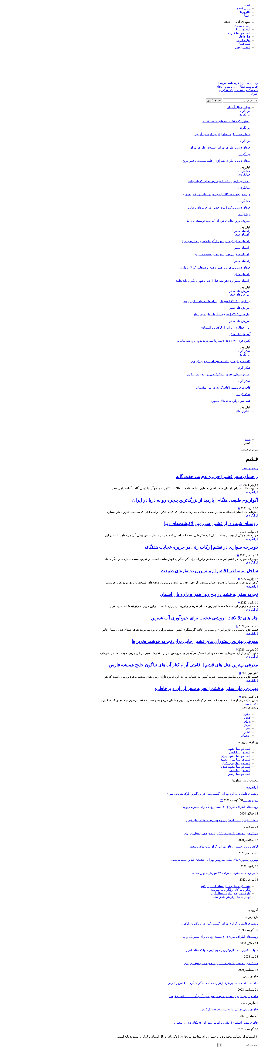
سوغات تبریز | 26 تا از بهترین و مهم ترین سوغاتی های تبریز (222, 820)
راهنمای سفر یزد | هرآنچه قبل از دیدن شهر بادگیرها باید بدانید (213, 280)
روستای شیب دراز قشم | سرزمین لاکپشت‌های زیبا (211, 523)
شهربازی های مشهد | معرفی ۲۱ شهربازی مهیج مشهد (225, 873)
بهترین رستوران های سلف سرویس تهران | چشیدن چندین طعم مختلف (214, 859)
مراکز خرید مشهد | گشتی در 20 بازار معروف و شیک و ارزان (221, 833)
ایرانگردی (244, 110)
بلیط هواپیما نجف (239, 770)
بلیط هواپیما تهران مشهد (235, 759)
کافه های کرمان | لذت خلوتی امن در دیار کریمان (220, 361)
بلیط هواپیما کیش (239, 752)
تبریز (247, 724)
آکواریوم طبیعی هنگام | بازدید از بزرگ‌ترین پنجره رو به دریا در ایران (195, 500)
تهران (247, 721)
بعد (247, 703)
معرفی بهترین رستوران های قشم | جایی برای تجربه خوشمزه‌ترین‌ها (195, 641)
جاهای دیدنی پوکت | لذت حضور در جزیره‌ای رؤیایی (219, 207)
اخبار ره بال (243, 411)
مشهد (246, 714)
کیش (247, 717)
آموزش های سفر (239, 291)
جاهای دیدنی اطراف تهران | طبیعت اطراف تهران (220, 147)
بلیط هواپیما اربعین (239, 773)
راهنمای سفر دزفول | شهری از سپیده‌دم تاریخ (222, 254)
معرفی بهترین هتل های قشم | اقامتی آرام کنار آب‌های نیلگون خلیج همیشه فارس (183, 664)
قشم (247, 732)
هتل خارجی (243, 40)
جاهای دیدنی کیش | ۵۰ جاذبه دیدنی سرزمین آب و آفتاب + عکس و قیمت (213, 996)
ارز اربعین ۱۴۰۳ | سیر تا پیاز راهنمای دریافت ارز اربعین (216, 301)
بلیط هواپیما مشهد (239, 748)
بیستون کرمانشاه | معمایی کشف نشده (226, 121)
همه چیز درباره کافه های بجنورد (230, 400)
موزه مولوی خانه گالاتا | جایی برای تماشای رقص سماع (216, 194)
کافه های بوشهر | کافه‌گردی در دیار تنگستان (223, 387)
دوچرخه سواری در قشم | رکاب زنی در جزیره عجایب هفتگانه (201, 547)
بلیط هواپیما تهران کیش (236, 763)
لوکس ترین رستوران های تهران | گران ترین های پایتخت (224, 846)
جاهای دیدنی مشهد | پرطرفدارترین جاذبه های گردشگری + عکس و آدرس (213, 983)
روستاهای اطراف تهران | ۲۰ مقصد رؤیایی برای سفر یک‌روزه (220, 806)
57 (221, 800)
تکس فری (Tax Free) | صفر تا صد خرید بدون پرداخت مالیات (213, 340)
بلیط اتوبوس (242, 47)
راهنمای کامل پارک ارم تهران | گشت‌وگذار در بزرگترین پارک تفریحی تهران (212, 793)
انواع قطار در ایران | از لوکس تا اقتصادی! (224, 327)
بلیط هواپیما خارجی (238, 33)
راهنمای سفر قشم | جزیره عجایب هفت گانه (217, 476)
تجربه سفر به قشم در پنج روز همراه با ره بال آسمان (209, 594)
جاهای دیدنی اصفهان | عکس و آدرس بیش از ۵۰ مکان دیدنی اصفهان (216, 1022)
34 (240, 484)
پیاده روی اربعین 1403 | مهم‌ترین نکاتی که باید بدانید (219, 181)
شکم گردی (243, 351)
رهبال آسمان (242, 25)
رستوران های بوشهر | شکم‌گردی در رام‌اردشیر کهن (218, 374)
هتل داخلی (244, 36)
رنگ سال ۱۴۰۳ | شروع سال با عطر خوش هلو (222, 314)
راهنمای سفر (242, 230)
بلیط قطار (244, 43)
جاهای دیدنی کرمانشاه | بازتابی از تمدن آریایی (222, 134)
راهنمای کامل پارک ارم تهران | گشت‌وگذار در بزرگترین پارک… (219, 923)
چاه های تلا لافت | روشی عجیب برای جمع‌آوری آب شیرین (204, 617)
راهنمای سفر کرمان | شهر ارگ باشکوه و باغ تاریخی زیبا (216, 241)
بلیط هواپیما (243, 29)
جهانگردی (244, 170)
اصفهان (245, 735)
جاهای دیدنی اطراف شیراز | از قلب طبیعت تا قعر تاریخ (216, 160)
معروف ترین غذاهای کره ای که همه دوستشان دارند (218, 220)
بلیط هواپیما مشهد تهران (235, 756)
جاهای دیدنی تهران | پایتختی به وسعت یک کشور (229, 1009)
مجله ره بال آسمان (238, 107)
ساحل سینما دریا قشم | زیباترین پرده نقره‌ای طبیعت (209, 570)
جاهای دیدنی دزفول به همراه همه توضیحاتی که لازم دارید (215, 267)
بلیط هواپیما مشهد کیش (235, 766)
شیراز (246, 728)
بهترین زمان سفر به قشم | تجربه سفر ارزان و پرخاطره (206, 688)
